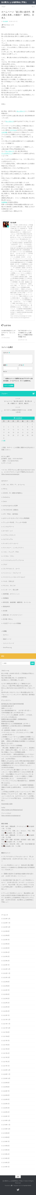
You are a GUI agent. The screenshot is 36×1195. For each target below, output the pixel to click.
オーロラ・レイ (8, 531)
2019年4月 (6, 1154)
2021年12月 (6, 1019)
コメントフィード (8, 643)
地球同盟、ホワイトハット (11, 594)
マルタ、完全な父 (8, 581)
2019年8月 (6, 1137)
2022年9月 (6, 982)
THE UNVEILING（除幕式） (11, 510)
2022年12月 (6, 969)
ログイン (6, 635)
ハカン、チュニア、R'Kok (11, 552)
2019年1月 (6, 1167)
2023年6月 (6, 944)
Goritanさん (6, 497)
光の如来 (5, 21)
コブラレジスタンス (9, 535)
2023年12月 (6, 918)
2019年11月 (6, 1125)
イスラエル (13, 130)
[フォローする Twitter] (33, 393)
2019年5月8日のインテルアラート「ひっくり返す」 (8, 333)
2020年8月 (6, 1087)
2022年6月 (6, 994)
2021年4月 (6, 1053)
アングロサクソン (6, 153)
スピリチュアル (8, 539)
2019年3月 (6, 1158)
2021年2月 (6, 1061)
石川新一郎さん (8, 619)
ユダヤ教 (4, 132)
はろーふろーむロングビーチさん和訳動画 (16, 518)
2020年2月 (6, 1112)
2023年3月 (6, 956)
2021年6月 (6, 1045)
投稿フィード (7, 639)
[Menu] (33, 2)
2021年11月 (6, 1024)
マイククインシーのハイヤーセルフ (14, 577)
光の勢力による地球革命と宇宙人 (14, 2)
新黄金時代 (6, 606)
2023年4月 (6, 952)
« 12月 (3, 441)
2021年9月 (6, 1032)
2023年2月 (6, 961)
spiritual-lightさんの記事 (10, 505)
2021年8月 (6, 1036)
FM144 (5, 489)
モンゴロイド (21, 111)
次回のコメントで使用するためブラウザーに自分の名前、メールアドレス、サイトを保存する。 (18, 380)
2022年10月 (6, 977)
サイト (5, 371)
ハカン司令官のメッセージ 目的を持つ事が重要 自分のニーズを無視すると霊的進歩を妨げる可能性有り (18, 867)
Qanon (5, 501)
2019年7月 (6, 1141)
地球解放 (6, 598)
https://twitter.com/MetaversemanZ (12, 810)
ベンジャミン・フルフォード (12, 573)
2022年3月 (6, 1007)
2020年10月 (6, 1078)
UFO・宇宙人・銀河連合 (10, 514)
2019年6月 (6, 1146)
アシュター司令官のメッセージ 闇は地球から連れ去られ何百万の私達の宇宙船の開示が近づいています (18, 895)
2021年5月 (6, 1049)
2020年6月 (6, 1095)
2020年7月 (6, 1091)
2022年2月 (6, 1011)
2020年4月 (6, 1103)
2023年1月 (6, 965)
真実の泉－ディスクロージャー (12, 615)
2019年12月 (6, 1120)
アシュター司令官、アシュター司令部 (15, 522)
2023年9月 (6, 931)
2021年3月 (6, 1057)
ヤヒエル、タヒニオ (9, 585)
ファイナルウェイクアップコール (13, 560)
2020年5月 (6, 1099)
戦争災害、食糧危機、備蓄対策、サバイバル (17, 602)
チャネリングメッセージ (10, 543)
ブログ (3, 6)
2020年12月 (6, 1070)
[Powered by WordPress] (11, 1185)
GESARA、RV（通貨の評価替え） (13, 493)
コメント (6, 352)
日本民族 (4, 202)
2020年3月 (6, 1108)
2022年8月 (6, 986)
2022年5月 (6, 998)
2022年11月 (6, 973)
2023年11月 (6, 923)
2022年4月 (6, 1003)
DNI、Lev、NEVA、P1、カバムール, (14, 484)
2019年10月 (6, 1129)
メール (21, 365)
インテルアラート (8, 526)
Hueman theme (27, 1185)
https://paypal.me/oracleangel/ (10, 474)
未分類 (5, 611)
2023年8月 (6, 935)
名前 (5, 365)
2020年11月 (6, 1074)
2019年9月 (6, 1133)
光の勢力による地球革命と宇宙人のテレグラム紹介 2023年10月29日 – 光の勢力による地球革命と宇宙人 (17, 900)
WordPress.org (7, 647)
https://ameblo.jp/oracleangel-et (10, 815)
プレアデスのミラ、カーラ (11, 569)
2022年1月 (6, 1015)
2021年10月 (6, 1028)
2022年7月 (6, 990)
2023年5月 (6, 948)
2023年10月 (6, 927)
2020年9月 (6, 1082)
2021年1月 (6, 1066)
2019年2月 (6, 1162)
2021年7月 (6, 1040)
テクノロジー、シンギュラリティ (13, 548)
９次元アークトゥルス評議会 (12, 623)
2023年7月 (6, 939)
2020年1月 (6, 1116)
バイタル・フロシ (8, 556)
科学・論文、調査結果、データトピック (13, 826)
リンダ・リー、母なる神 (10, 590)
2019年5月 (6, 1150)
